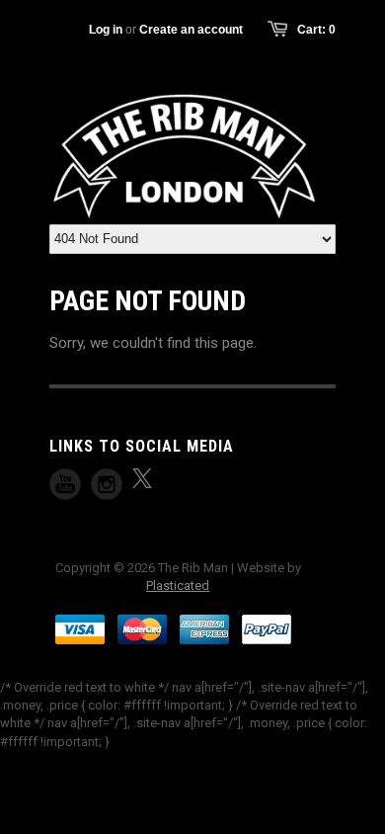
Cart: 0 (316, 30)
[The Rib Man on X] (142, 478)
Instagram (106, 484)
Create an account (191, 30)
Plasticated (177, 585)
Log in (105, 30)
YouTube (65, 484)
